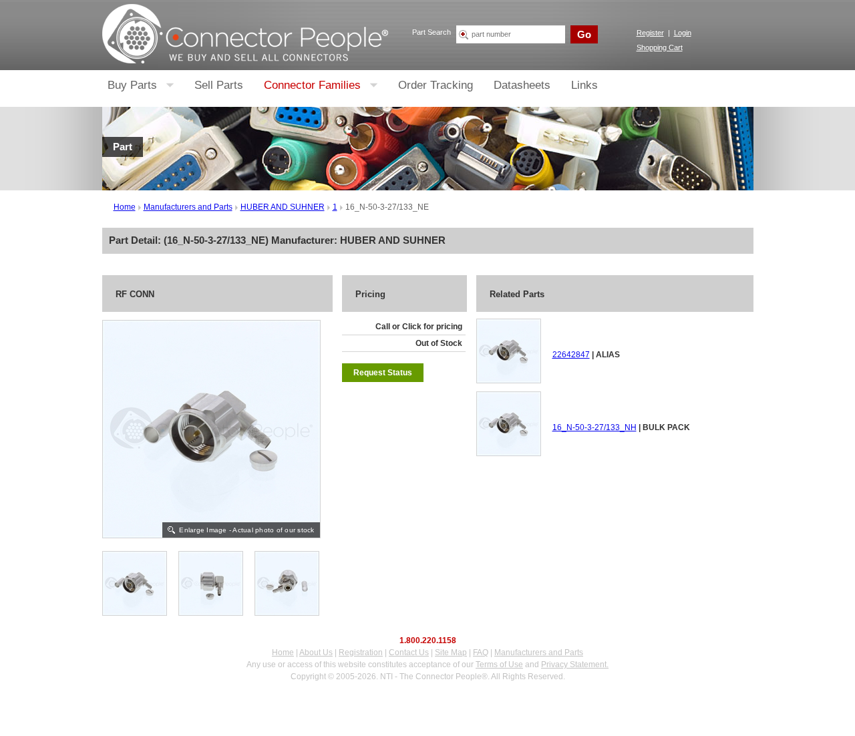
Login (682, 33)
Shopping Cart (660, 47)
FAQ (480, 652)
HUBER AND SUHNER (282, 207)
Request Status (382, 372)
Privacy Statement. (575, 664)
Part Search (431, 32)
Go (584, 34)
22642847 (571, 354)
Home (125, 207)
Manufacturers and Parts (188, 207)
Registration (361, 652)
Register (650, 33)
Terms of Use (499, 664)
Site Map (451, 652)
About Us (316, 652)
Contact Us (409, 652)
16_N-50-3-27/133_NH (594, 427)
